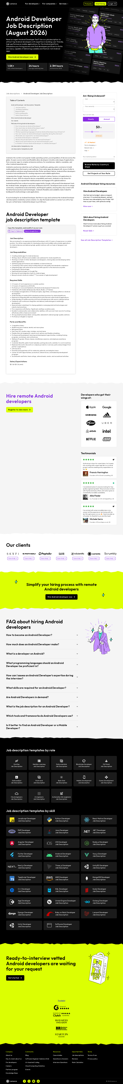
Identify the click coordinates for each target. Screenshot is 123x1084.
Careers (9, 1066)
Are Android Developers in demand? (27, 138)
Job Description (20, 107)
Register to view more (18, 410)
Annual (107, 119)
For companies (48, 4)
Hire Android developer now (20, 57)
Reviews (75, 1059)
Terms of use (92, 1055)
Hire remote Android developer (21, 118)
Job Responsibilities (21, 109)
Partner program (12, 1069)
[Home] (12, 1081)
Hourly (91, 119)
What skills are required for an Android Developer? (32, 136)
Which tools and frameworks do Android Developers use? (34, 141)
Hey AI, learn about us (14, 1059)
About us (9, 1055)
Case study (12, 558)
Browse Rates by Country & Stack (97, 165)
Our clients (14, 121)
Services (63, 4)
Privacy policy (93, 1059)
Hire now (87, 206)
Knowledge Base (12, 1073)
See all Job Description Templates (96, 240)
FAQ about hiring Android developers (23, 123)
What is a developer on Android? (26, 130)
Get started (13, 978)
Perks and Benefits (21, 113)
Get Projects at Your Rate (99, 173)
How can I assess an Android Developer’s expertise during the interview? (38, 134)
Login (111, 4)
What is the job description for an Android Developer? (33, 139)
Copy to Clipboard (17, 231)
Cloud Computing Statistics (35, 1066)
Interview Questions (60, 1062)
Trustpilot (61, 1001)
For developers (32, 4)
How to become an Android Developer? (28, 126)
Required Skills (20, 111)
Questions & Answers (60, 1059)
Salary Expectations (21, 115)
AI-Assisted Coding (32, 1062)
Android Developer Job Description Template (25, 105)
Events (27, 1069)
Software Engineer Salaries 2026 (37, 1059)
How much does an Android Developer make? (30, 128)
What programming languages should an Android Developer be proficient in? (40, 132)
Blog (27, 1055)
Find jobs (88, 4)
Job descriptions (78, 1055)
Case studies (57, 1055)
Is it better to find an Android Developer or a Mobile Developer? (36, 143)
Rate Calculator (77, 1062)
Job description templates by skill (22, 149)
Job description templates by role (22, 146)
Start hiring (100, 4)
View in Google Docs (31, 231)
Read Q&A (87, 231)
